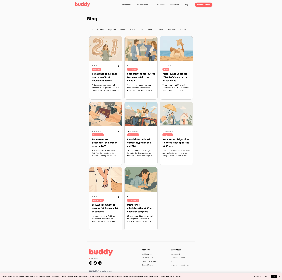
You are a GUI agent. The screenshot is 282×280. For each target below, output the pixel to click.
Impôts (123, 29)
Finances (100, 29)
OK (274, 276)
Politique (178, 276)
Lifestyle (160, 29)
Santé (150, 29)
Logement (112, 29)
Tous (91, 29)
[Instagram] (90, 263)
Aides (141, 29)
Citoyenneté (97, 135)
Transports (172, 29)
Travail (132, 29)
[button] (203, 5)
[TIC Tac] (95, 263)
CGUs (187, 265)
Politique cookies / (178, 265)
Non (266, 276)
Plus (181, 29)
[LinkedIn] (100, 263)
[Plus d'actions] (119, 66)
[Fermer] (279, 276)
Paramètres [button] (257, 276)
